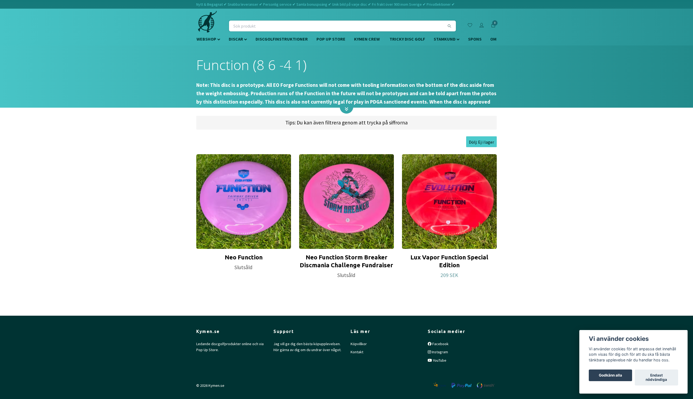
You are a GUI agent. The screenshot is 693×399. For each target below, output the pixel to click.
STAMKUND (445, 39)
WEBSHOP (206, 39)
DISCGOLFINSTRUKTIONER (282, 39)
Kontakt (357, 351)
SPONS (475, 39)
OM (493, 39)
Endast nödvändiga (656, 377)
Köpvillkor (359, 343)
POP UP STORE (330, 39)
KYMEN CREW (367, 39)
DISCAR (236, 39)
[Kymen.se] (207, 26)
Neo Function (244, 257)
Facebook (440, 343)
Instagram (439, 351)
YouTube (439, 360)
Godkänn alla (610, 375)
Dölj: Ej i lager (481, 142)
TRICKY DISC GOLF (407, 39)
